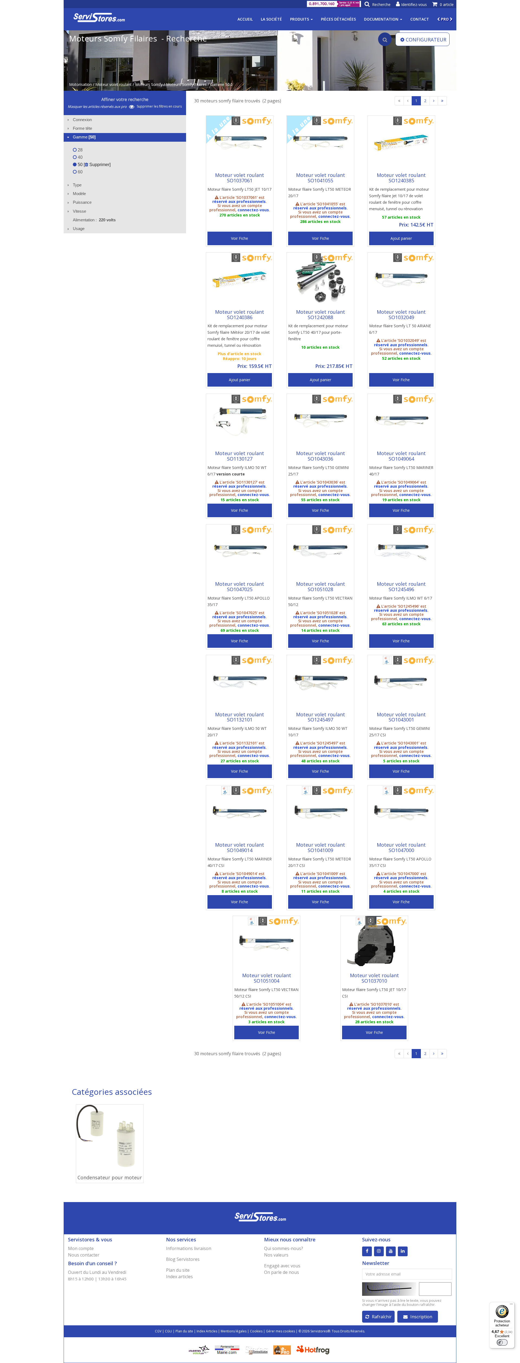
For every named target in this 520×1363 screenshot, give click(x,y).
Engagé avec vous (282, 1266)
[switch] (502, 1342)
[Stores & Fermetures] (256, 1349)
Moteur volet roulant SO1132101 (239, 717)
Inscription (421, 1317)
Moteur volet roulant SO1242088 (320, 314)
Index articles (179, 1277)
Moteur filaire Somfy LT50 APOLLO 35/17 (238, 601)
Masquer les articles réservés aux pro (98, 106)
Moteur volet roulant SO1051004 (266, 978)
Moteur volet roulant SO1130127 (239, 456)
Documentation (381, 19)
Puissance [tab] (82, 202)
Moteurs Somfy (148, 84)
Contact (419, 19)
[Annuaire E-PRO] (282, 1349)
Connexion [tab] (82, 119)
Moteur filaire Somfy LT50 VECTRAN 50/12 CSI (266, 993)
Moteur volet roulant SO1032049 (401, 314)
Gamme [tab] (84, 137)
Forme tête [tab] (82, 128)
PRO (445, 19)
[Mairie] (227, 1349)
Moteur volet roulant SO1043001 (401, 717)
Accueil (245, 19)
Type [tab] (77, 185)
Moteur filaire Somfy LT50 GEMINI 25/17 (318, 471)
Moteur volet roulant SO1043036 (320, 456)
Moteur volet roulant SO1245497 (320, 717)
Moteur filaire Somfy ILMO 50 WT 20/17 (237, 731)
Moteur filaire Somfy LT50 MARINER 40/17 (401, 471)
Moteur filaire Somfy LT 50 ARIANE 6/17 (400, 329)
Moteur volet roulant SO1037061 (239, 178)
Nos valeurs (276, 1255)
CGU (168, 1331)
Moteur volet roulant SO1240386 (239, 314)
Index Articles (207, 1331)
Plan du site (178, 1270)
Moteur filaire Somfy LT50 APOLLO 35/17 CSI (400, 862)
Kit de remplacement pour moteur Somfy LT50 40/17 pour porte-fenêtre (318, 332)
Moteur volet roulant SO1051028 (320, 587)
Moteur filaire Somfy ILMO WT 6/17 (400, 598)
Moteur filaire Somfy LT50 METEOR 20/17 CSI (319, 862)
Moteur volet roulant (113, 84)
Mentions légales (233, 1331)
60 (80, 172)
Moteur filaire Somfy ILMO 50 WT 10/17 (317, 731)
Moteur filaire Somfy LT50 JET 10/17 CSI (374, 993)
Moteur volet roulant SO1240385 (401, 178)
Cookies (256, 1331)
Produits (300, 19)
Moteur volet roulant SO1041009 (320, 847)
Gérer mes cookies (280, 1331)
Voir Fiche (239, 238)
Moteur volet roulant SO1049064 (401, 456)
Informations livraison (188, 1248)
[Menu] (511, 1305)
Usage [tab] (78, 228)
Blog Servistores (183, 1259)
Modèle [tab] (79, 193)
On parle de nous (281, 1272)
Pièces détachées (338, 19)
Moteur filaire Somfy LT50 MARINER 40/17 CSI (239, 862)
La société (271, 19)
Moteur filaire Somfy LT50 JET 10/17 (239, 189)
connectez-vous (253, 209)
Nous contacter (83, 1255)
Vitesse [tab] (79, 211)
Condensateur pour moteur (109, 1177)
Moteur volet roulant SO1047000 (401, 847)
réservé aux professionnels (239, 201)
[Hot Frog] (314, 1349)
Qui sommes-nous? (283, 1248)
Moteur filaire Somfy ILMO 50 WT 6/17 (237, 471)
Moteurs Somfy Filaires (186, 84)
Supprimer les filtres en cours (159, 106)
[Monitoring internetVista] (199, 1349)
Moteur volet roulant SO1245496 (401, 587)
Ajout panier (401, 238)
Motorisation (80, 84)
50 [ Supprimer (93, 164)
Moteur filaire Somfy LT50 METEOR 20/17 (319, 192)
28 (80, 150)
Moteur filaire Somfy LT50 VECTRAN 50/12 (320, 601)
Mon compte (81, 1248)
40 (80, 157)
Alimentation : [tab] (94, 220)
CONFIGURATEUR (426, 39)
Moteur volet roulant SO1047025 (239, 587)
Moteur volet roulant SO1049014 (239, 847)
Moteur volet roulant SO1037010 (374, 978)
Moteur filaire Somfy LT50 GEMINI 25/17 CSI (399, 731)
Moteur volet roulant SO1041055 (320, 178)
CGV (158, 1331)
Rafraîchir (382, 1317)
